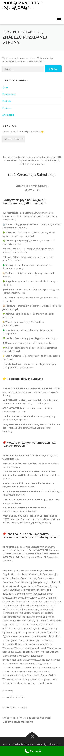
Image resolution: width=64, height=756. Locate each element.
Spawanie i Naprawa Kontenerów (42, 632)
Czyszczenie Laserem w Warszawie (21, 624)
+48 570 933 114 (32, 190)
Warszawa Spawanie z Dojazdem (42, 636)
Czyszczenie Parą (38, 574)
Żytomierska (8, 115)
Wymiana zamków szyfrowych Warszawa (36, 648)
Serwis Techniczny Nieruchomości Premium (25, 671)
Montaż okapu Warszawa (16, 655)
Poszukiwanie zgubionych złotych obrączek (37, 582)
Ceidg (28, 717)
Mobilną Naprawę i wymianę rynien (35, 616)
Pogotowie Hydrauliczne (15, 574)
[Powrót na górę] (32, 737)
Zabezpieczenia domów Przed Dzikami (37, 651)
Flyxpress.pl (16, 605)
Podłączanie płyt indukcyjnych (22, 4)
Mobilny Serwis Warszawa (17, 721)
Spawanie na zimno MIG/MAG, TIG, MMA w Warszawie (31, 620)
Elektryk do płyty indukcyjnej (32, 186)
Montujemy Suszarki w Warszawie (20, 675)
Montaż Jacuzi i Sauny (14, 640)
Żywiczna (6, 108)
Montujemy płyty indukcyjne (29, 593)
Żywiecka (6, 101)
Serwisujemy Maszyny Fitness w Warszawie (25, 586)
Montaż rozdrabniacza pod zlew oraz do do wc (27, 683)
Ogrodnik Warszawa (13, 636)
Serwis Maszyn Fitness (24, 663)
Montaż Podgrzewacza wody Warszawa (35, 679)
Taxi (10, 589)
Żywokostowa (9, 94)
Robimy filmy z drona (27, 601)
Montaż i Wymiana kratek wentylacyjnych (38, 667)
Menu (58, 18)
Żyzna (5, 87)
